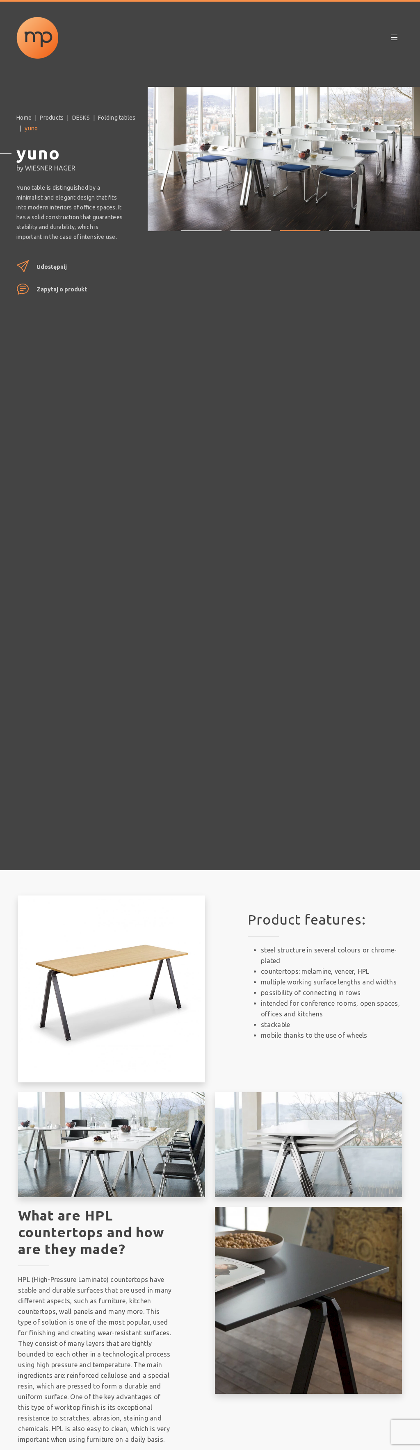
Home (24, 117)
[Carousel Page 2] (251, 224)
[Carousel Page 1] (201, 224)
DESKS (81, 117)
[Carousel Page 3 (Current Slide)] (300, 224)
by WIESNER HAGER (45, 168)
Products (52, 117)
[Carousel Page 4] (349, 224)
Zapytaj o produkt (62, 289)
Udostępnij (52, 267)
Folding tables (117, 117)
